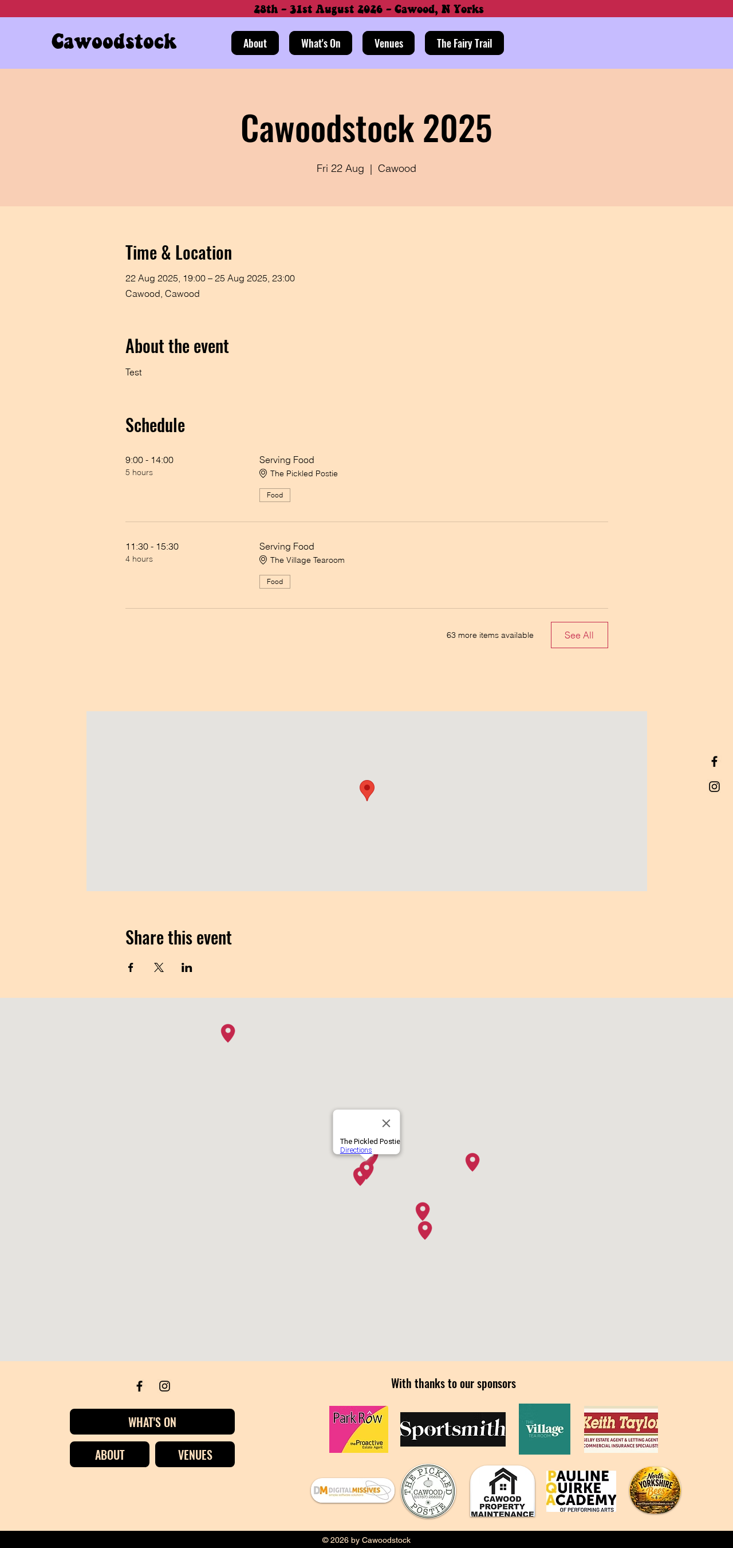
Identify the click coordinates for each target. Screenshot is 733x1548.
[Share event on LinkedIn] (187, 967)
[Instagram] (714, 786)
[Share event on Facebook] (130, 967)
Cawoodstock (114, 42)
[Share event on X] (158, 967)
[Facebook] (714, 761)
